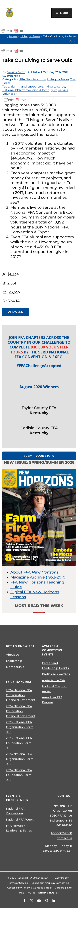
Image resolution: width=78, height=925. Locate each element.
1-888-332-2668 (61, 833)
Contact (38, 887)
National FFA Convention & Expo (25, 90)
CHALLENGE (53, 342)
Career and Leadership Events (55, 665)
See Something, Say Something (50, 882)
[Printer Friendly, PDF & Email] (12, 31)
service (63, 90)
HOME (31, 892)
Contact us (64, 838)
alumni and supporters (26, 86)
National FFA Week (20, 819)
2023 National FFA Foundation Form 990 (19, 743)
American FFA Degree (52, 700)
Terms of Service (18, 882)
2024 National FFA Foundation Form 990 (19, 775)
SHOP (42, 892)
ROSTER (54, 892)
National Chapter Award (54, 689)
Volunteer (9, 93)
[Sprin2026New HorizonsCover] (39, 470)
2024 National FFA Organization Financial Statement (20, 695)
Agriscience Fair (53, 680)
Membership (15, 667)
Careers (59, 887)
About (34, 572)
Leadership (14, 661)
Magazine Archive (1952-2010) (38, 577)
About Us (12, 654)
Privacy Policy (60, 877)
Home (13, 36)
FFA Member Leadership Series (19, 828)
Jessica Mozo (16, 72)
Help (49, 887)
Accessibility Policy (18, 887)
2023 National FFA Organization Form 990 (19, 727)
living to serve (55, 86)
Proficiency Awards (56, 674)
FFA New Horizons (32, 79)
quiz (54, 90)
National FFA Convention (15, 811)
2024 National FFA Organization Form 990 (19, 759)
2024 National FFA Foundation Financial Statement (20, 711)
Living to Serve (30, 36)
